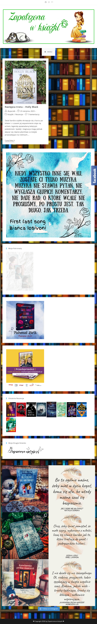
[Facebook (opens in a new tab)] (45, 2)
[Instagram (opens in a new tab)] (48, 2)
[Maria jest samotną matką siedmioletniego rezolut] (25, 488)
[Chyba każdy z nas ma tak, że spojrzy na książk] (25, 535)
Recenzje (19, 114)
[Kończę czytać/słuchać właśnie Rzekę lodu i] (71, 535)
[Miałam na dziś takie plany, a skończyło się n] (71, 582)
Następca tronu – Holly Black (21, 106)
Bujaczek (11, 111)
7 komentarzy (33, 114)
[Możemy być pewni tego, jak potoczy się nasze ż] (25, 582)
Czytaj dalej (10, 141)
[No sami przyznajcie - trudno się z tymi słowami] (71, 488)
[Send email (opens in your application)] (51, 2)
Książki (11, 114)
